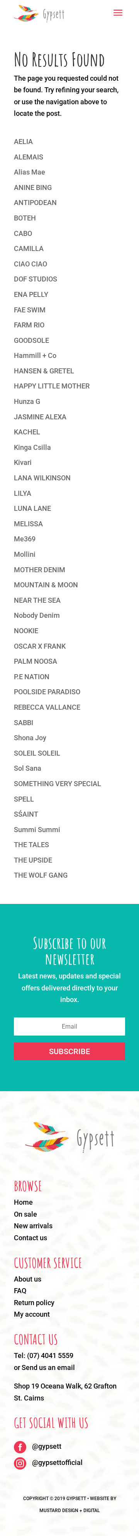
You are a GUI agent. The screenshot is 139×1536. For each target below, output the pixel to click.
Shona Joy (30, 738)
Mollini (25, 554)
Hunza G (27, 401)
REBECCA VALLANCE (47, 707)
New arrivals (33, 1226)
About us (27, 1279)
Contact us (30, 1238)
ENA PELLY (31, 294)
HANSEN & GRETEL (44, 371)
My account (32, 1314)
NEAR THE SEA (37, 600)
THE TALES (31, 845)
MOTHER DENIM (39, 570)
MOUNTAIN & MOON (46, 585)
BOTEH (25, 218)
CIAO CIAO (30, 264)
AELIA (23, 141)
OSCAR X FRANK (40, 646)
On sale (25, 1214)
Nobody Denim (37, 615)
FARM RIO (29, 325)
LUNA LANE (32, 508)
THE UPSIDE (33, 860)
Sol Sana (27, 768)
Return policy (34, 1303)
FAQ (20, 1291)
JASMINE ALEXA (40, 417)
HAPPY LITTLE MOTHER (52, 386)
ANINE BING (33, 187)
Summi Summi (37, 830)
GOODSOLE (31, 340)
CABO (23, 233)
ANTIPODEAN (35, 202)
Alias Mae (29, 172)
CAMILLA (29, 248)
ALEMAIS (28, 157)
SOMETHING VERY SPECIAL (57, 784)
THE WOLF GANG (41, 875)
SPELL (24, 799)
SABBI (23, 723)
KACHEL (27, 432)
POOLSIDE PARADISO (47, 692)
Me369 (25, 539)
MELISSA (28, 524)
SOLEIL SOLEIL (37, 753)
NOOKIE (26, 631)
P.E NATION (31, 677)
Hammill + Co (35, 355)
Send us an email (48, 1367)
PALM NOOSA (35, 661)
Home (23, 1202)
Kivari (23, 462)
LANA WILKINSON (42, 478)
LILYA (22, 493)
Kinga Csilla (32, 447)
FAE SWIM (30, 310)
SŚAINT (26, 814)
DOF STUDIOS (35, 279)
